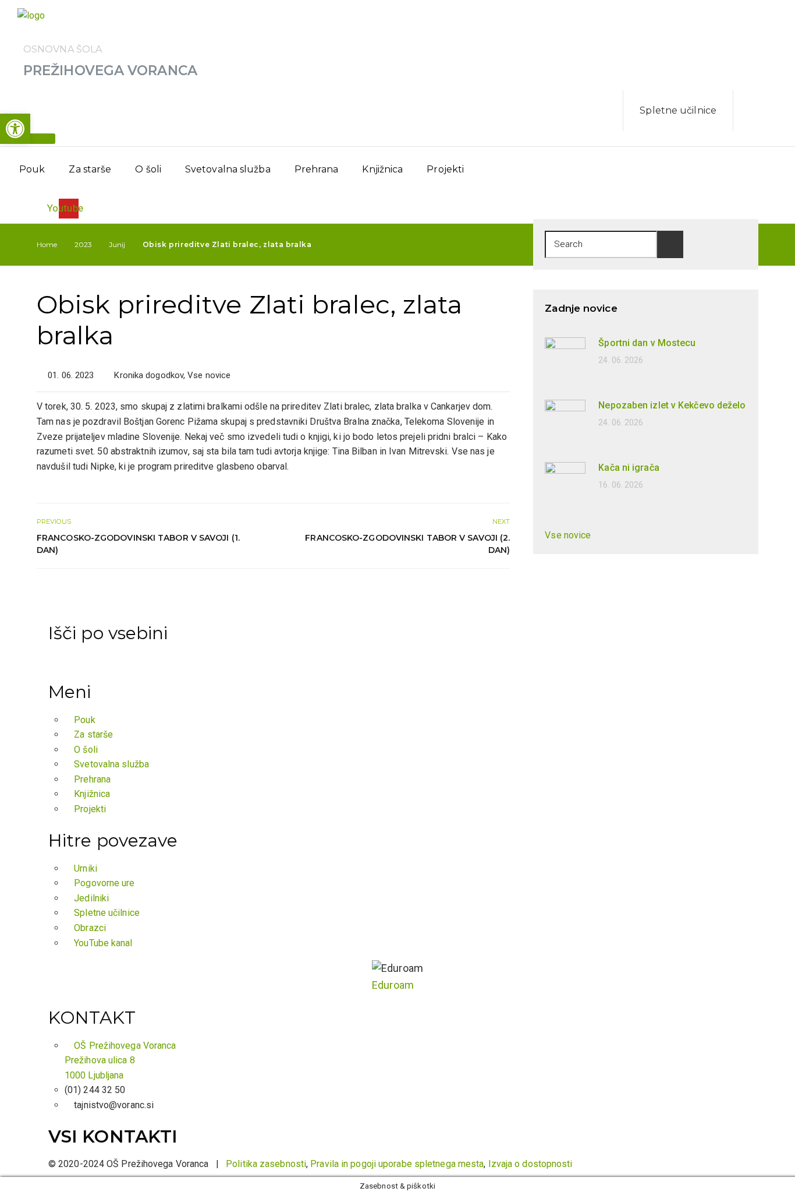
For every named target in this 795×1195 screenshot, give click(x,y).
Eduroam (393, 985)
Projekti (445, 169)
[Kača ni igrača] (565, 481)
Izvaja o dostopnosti (530, 1163)
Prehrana (316, 169)
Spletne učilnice (678, 110)
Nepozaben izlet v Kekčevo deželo (672, 405)
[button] (15, 129)
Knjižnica (382, 169)
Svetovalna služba (228, 169)
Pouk (32, 169)
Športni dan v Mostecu (646, 342)
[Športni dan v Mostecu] (565, 357)
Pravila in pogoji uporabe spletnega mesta (397, 1163)
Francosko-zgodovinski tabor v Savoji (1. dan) (138, 544)
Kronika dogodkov (148, 375)
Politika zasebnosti (266, 1163)
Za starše (90, 169)
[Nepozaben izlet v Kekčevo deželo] (565, 419)
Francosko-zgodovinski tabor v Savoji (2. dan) (407, 544)
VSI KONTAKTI (113, 1136)
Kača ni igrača (628, 467)
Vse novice (208, 375)
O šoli (148, 169)
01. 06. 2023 (71, 375)
